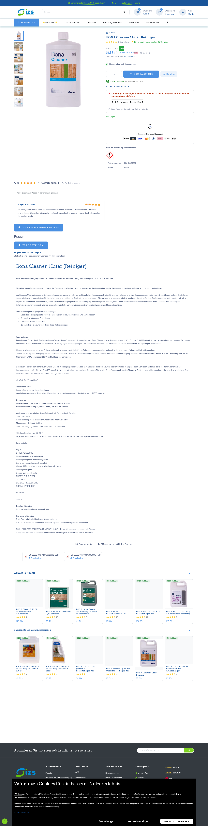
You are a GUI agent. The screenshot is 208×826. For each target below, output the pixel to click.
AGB (77, 772)
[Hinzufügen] (119, 74)
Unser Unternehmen (113, 778)
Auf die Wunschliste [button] (119, 86)
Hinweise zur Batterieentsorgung (58, 778)
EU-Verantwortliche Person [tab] (116, 544)
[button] (127, 52)
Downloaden (35, 558)
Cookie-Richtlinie (21, 813)
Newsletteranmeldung (114, 773)
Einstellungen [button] (106, 821)
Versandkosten (130, 57)
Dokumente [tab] (85, 544)
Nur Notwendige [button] (137, 821)
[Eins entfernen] (109, 74)
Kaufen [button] (170, 74)
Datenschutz (80, 777)
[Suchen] (124, 12)
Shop (113, 33)
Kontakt (48, 773)
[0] (137, 12)
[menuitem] (26, 22)
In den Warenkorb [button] (142, 74)
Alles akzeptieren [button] (176, 821)
